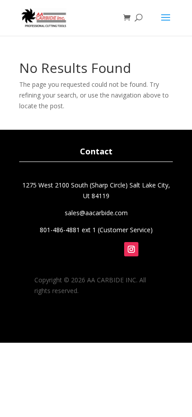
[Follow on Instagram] (131, 249)
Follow (139, 263)
